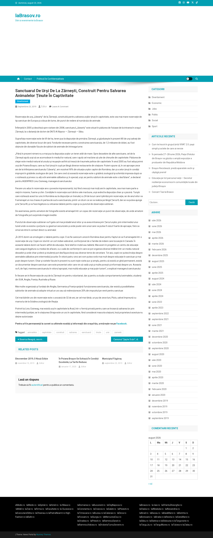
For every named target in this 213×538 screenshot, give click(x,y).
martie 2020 (158, 383)
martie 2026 (158, 243)
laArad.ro (143, 513)
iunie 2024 (157, 290)
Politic (155, 114)
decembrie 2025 (160, 255)
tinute (98, 332)
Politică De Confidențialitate (50, 79)
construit (60, 332)
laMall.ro (20, 509)
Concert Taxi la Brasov (163, 192)
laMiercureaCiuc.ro (112, 517)
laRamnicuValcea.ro (87, 524)
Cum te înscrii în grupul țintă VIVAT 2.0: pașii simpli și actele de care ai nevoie (173, 146)
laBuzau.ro (98, 513)
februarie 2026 (159, 249)
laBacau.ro (155, 513)
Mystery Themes (43, 534)
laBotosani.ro (145, 517)
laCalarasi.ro (110, 513)
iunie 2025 (157, 267)
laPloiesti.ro (123, 509)
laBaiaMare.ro (168, 513)
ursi (107, 332)
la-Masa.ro (65, 505)
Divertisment (22, 101)
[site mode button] (189, 78)
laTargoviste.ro (181, 521)
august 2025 (158, 261)
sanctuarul (86, 332)
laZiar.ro (29, 509)
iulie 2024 (156, 284)
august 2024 (158, 278)
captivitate (46, 332)
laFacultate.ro (52, 509)
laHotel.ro (53, 505)
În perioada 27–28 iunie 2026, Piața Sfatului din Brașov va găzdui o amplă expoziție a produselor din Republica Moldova (173, 158)
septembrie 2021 (160, 319)
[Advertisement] (106, 52)
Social (155, 120)
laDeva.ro (121, 513)
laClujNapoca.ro (114, 505)
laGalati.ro (111, 509)
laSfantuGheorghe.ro (171, 505)
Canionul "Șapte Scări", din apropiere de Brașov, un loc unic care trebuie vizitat (128, 339)
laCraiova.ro (99, 509)
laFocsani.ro (83, 517)
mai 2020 (156, 371)
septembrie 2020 (160, 348)
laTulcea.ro (177, 524)
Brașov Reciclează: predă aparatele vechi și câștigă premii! (173, 170)
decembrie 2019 (160, 400)
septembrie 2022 (160, 313)
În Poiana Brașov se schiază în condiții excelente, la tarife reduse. (79, 360)
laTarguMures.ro (162, 524)
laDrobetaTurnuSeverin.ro (111, 524)
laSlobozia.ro (167, 521)
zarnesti (117, 332)
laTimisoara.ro (84, 513)
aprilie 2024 (157, 296)
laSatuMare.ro (182, 517)
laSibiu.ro (143, 521)
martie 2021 (158, 331)
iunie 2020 (157, 366)
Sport (154, 126)
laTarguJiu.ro (146, 524)
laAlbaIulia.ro (157, 509)
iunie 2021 (157, 325)
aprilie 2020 (157, 377)
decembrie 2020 (160, 337)
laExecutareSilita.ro (24, 513)
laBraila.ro (159, 517)
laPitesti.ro (95, 521)
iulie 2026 (156, 220)
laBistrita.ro (182, 513)
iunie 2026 (157, 226)
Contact (28, 79)
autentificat (37, 385)
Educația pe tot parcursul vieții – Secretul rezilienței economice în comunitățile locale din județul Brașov (175, 182)
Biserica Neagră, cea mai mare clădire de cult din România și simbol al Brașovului (33, 339)
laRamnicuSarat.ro (111, 521)
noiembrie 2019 (159, 406)
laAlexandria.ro (172, 509)
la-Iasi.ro (156, 505)
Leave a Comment (60, 106)
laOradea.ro (83, 521)
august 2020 (158, 354)
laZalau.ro (187, 524)
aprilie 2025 (157, 273)
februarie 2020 (159, 389)
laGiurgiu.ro (96, 517)
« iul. (150, 483)
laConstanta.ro (84, 509)
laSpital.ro (43, 505)
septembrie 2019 (160, 418)
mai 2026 (156, 232)
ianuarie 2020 (158, 395)
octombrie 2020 (159, 342)
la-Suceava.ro (66, 509)
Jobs (154, 109)
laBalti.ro (30, 517)
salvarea (73, 332)
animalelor (32, 332)
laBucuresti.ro (98, 505)
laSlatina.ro (154, 521)
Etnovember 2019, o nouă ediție (31, 358)
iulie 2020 (156, 360)
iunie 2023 (157, 302)
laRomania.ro (83, 505)
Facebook (121, 323)
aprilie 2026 (157, 238)
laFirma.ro (39, 509)
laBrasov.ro (27, 15)
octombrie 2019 (159, 412)
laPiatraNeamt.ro (56, 513)
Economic (157, 103)
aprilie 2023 (157, 307)
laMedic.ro (31, 505)
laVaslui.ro (145, 509)
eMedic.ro (20, 505)
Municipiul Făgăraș (112, 358)
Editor (44, 106)
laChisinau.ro (41, 513)
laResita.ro (169, 517)
